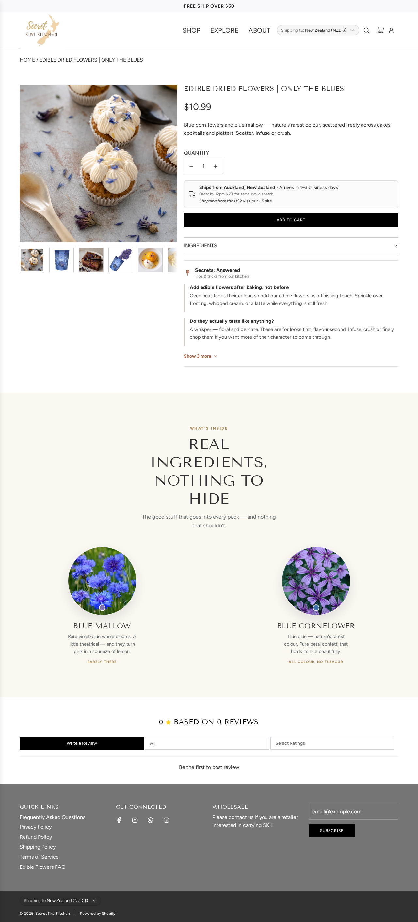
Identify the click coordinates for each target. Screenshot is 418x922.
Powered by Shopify (97, 913)
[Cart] (381, 30)
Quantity (196, 153)
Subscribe (332, 830)
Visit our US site (257, 200)
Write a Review (82, 743)
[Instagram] (135, 820)
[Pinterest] (150, 820)
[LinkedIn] (166, 820)
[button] (25, 163)
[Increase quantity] (215, 166)
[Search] (366, 30)
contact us (242, 817)
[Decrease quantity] (191, 166)
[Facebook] (119, 820)
